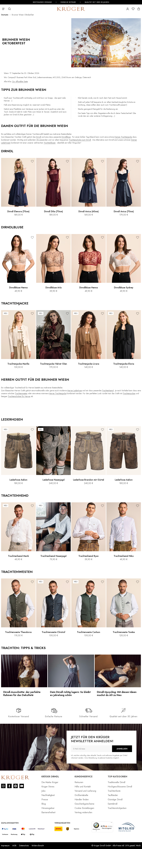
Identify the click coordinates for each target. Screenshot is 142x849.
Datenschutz (24, 845)
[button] (32, 161)
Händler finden (82, 799)
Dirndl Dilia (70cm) (53, 211)
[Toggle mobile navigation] (4, 8)
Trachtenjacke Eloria (123, 363)
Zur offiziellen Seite (20, 81)
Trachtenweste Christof (53, 632)
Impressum (5, 845)
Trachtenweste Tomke (124, 632)
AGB (14, 845)
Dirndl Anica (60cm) (88, 211)
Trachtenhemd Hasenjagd (53, 556)
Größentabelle (81, 795)
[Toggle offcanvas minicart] (138, 9)
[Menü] (111, 823)
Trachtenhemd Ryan (88, 556)
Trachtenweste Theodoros (18, 632)
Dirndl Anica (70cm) (124, 211)
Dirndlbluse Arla (53, 287)
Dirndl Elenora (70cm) (18, 211)
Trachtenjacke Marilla (18, 363)
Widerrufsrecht (38, 845)
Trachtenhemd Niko (124, 556)
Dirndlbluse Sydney (123, 287)
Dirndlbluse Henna (18, 287)
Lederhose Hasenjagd (53, 479)
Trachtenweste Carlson (88, 632)
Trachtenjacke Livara (88, 363)
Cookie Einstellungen (84, 808)
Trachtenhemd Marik (18, 556)
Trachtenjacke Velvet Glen (53, 363)
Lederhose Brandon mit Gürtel (88, 479)
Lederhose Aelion (18, 479)
